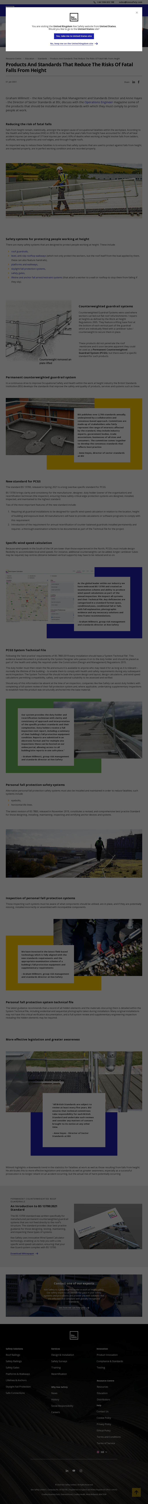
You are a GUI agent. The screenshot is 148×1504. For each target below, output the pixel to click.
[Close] (137, 12)
